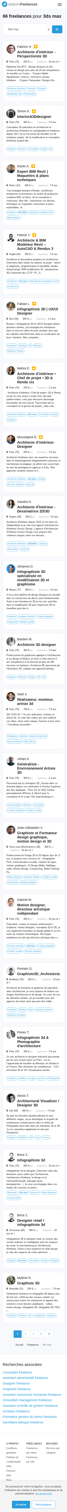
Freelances (33, 1344)
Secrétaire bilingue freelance (23, 1422)
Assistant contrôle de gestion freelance (30, 1406)
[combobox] (26, 29)
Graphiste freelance (17, 1389)
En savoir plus (44, 1493)
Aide (8, 1475)
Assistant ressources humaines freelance (32, 1394)
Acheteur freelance (16, 1411)
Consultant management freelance (27, 1400)
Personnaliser (43, 1504)
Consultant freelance (17, 1372)
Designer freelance (16, 1383)
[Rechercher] (57, 29)
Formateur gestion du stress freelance (30, 1417)
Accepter (21, 1504)
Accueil (19, 1344)
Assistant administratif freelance (25, 1378)
